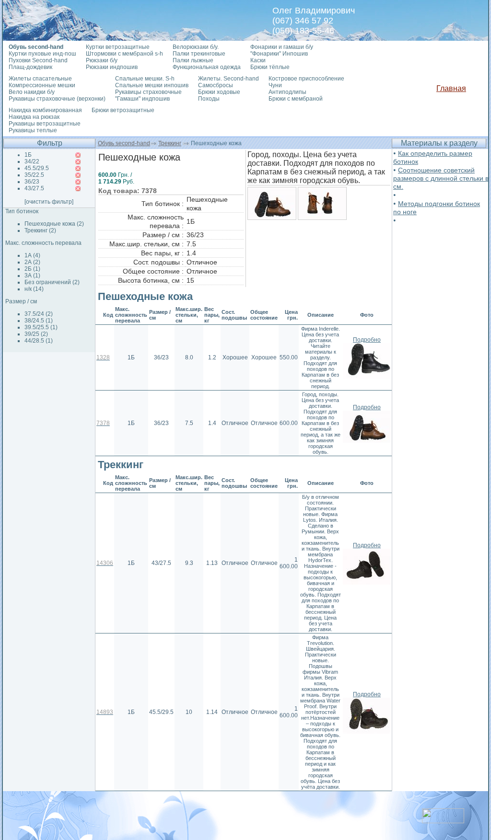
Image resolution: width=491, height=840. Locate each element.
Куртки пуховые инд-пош (42, 53)
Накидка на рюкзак (34, 117)
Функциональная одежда (207, 67)
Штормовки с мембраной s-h (124, 53)
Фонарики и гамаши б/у (281, 47)
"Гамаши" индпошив (142, 98)
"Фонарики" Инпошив (279, 53)
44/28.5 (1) (38, 340)
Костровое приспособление (306, 78)
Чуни (275, 85)
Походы (209, 98)
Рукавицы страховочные (148, 92)
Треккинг (169, 143)
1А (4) (32, 255)
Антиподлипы (287, 92)
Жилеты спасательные (40, 78)
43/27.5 (34, 188)
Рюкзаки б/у (101, 60)
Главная (451, 88)
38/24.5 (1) (38, 320)
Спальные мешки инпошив (151, 85)
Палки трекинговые (199, 53)
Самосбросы (215, 85)
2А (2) (32, 262)
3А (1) (32, 275)
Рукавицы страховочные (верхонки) (57, 98)
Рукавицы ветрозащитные (45, 123)
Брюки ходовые (219, 92)
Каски (258, 60)
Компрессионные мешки (42, 85)
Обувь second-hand (124, 143)
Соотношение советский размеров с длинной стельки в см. (441, 178)
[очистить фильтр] (48, 201)
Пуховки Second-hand (38, 60)
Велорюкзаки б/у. (196, 47)
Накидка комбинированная (45, 110)
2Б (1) (32, 268)
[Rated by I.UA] (443, 821)
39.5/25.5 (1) (41, 327)
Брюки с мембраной (296, 98)
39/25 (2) (36, 334)
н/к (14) (34, 289)
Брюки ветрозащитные (123, 110)
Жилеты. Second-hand (228, 78)
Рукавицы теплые (33, 130)
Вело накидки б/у (32, 92)
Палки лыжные (193, 60)
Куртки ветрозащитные (118, 47)
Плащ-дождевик (30, 67)
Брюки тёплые (270, 67)
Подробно (367, 339)
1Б (28, 154)
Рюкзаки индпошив (112, 67)
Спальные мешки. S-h (145, 78)
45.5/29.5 (36, 168)
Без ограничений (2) (52, 282)
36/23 (31, 181)
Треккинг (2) (40, 230)
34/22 (31, 161)
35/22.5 (34, 175)
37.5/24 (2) (38, 314)
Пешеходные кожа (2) (54, 223)
